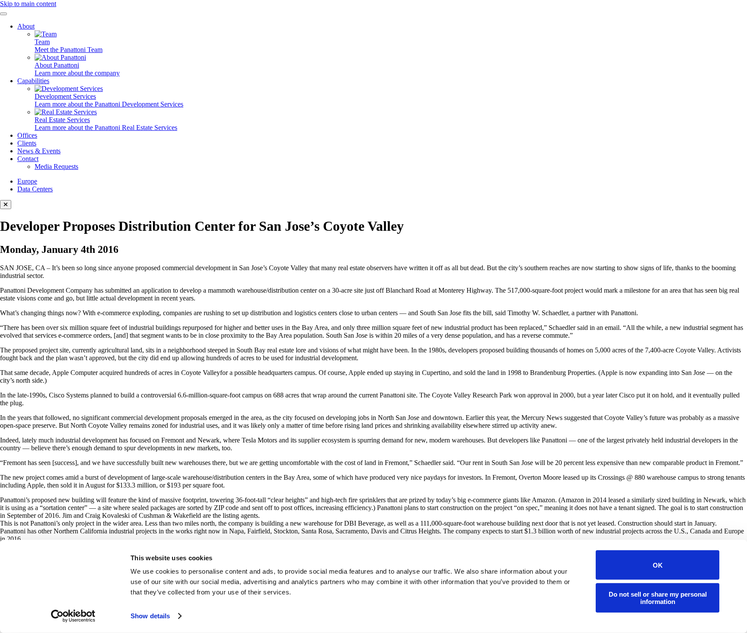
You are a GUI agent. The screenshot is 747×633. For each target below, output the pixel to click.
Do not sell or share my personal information (658, 597)
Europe (27, 181)
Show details (150, 616)
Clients (26, 143)
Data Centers (35, 189)
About (26, 26)
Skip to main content (28, 3)
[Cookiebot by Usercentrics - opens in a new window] (73, 616)
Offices (27, 135)
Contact (27, 158)
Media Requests (56, 166)
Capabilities (33, 80)
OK (658, 564)
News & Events (39, 151)
